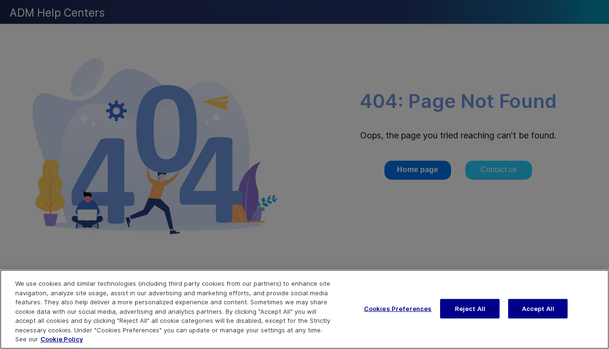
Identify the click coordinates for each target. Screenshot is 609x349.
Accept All (538, 308)
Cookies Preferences (398, 308)
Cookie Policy (61, 339)
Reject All (470, 308)
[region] (304, 309)
